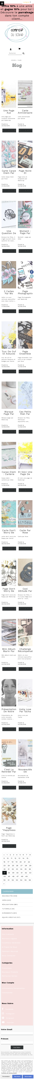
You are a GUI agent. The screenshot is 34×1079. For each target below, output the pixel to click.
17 (8, 862)
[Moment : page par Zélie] (25, 214)
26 (17, 865)
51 (9, 880)
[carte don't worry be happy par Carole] (9, 514)
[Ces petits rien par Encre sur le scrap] (25, 395)
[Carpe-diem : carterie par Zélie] (9, 455)
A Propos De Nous (9, 947)
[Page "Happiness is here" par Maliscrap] (9, 811)
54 (21, 880)
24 (9, 865)
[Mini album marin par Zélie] (9, 632)
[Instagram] (32, 276)
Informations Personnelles (13, 988)
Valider (17, 1047)
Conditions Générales (11, 943)
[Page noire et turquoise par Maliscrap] (25, 154)
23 (5, 865)
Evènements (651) (9, 913)
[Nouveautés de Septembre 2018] (25, 753)
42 (26, 873)
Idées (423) (6, 900)
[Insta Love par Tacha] (25, 692)
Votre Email (6, 1029)
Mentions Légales (9, 938)
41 (22, 873)
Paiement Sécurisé (10, 951)
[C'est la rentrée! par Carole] (9, 753)
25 (13, 865)
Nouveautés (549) (9, 896)
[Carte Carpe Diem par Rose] (9, 154)
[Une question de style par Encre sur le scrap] (9, 214)
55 (26, 880)
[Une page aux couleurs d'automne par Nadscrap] (9, 94)
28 (26, 865)
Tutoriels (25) (8, 909)
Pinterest (8, 1018)
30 (5, 869)
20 (21, 862)
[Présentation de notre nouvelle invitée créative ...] (9, 692)
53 (17, 880)
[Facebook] (32, 272)
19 (16, 862)
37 (5, 873)
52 (13, 880)
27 (21, 865)
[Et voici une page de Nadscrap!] (25, 455)
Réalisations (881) (10, 904)
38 (9, 873)
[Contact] (32, 280)
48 (22, 876)
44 (5, 876)
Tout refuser (17, 1076)
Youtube (8, 1022)
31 (9, 869)
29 (30, 865)
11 (11, 858)
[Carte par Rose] (25, 514)
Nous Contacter (9, 956)
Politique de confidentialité (9, 1073)
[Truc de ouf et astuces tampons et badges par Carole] (9, 335)
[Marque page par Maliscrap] (9, 395)
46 (13, 876)
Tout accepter (28, 1076)
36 (30, 869)
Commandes (7, 993)
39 (13, 873)
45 (9, 876)
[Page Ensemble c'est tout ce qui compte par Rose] (25, 335)
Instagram (8, 1014)
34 (21, 869)
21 (25, 862)
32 (13, 869)
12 (15, 858)
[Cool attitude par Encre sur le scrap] (25, 572)
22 (29, 862)
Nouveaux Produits (10, 972)
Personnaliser (6, 1076)
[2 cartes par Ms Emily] (9, 274)
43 (30, 873)
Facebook (7, 1009)
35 (26, 869)
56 (30, 880)
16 (4, 862)
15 (27, 858)
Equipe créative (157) (11, 917)
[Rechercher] (23, 53)
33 (17, 869)
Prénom (4, 1039)
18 (12, 862)
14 (23, 858)
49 (26, 876)
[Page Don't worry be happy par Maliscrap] (9, 572)
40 (17, 873)
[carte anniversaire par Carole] (25, 94)
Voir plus (9, 130)
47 (18, 876)
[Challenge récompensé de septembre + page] (25, 632)
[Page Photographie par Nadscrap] (25, 274)
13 (19, 858)
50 (5, 880)
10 (8, 858)
